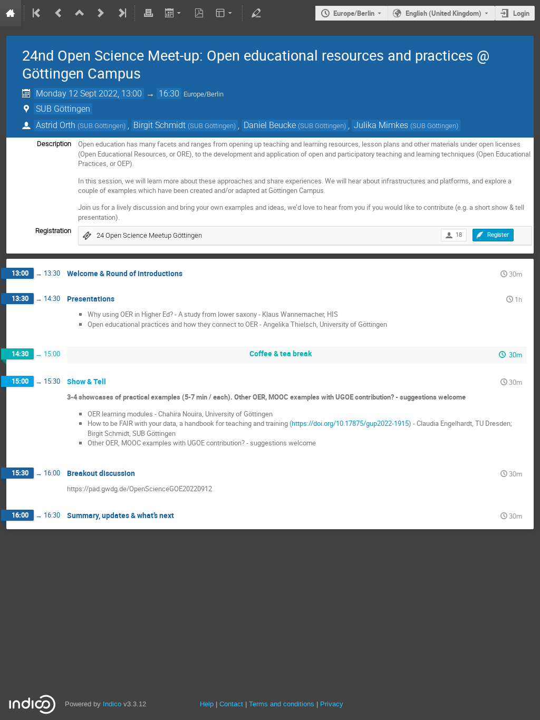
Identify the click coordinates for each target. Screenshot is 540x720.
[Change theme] (225, 13)
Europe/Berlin (353, 13)
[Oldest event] (37, 13)
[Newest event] (121, 13)
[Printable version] (148, 13)
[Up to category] (79, 13)
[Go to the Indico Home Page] (10, 13)
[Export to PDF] (199, 13)
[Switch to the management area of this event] (255, 13)
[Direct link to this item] (190, 273)
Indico (112, 703)
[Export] (174, 13)
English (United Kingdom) (443, 13)
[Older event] (58, 13)
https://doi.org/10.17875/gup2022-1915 (350, 423)
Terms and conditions (281, 703)
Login (521, 13)
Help (207, 703)
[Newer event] (100, 13)
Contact (231, 703)
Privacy (331, 703)
